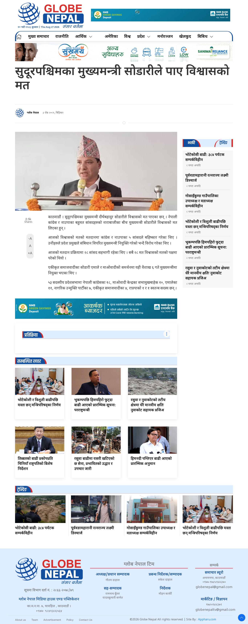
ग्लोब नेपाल (33, 113)
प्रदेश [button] (141, 36)
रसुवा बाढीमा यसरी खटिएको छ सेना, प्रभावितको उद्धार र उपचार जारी (94, 464)
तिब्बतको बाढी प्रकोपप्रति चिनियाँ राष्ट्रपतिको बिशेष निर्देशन (35, 464)
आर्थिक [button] (81, 36)
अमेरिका (111, 36)
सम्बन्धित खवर (29, 361)
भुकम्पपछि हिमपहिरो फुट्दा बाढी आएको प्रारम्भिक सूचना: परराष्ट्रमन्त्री (95, 405)
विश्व (127, 36)
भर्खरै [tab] (191, 143)
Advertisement (52, 619)
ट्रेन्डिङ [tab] (223, 143)
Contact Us (85, 619)
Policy (70, 619)
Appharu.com (207, 620)
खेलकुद (185, 36)
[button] (241, 617)
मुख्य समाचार (38, 36)
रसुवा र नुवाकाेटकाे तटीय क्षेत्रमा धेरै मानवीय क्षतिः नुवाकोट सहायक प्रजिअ (148, 405)
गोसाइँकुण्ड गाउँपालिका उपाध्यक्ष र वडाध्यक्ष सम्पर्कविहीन (201, 201)
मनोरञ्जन (165, 36)
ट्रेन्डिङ (22, 490)
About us (20, 619)
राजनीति (62, 36)
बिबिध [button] (203, 36)
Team (34, 619)
